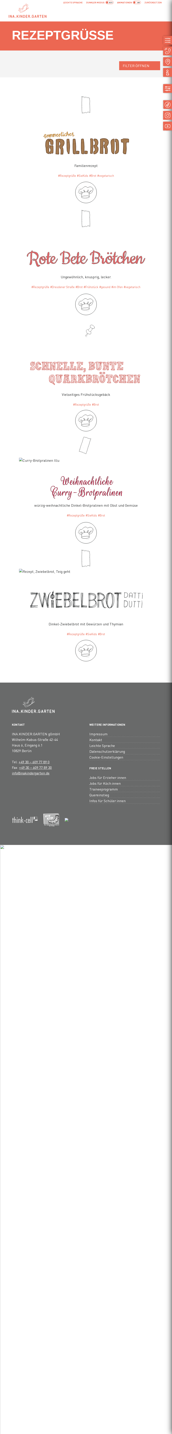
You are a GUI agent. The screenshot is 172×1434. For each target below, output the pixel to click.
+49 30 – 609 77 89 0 (34, 761)
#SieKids (82, 175)
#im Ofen (117, 287)
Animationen (124, 2)
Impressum (98, 734)
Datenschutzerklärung (107, 751)
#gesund (104, 287)
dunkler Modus (95, 2)
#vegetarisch (105, 175)
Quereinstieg (99, 795)
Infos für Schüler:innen (107, 800)
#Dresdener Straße (62, 287)
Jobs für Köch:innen (105, 783)
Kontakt (95, 739)
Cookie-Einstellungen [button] (106, 757)
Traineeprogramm (103, 789)
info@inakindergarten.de (30, 773)
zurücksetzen (153, 2)
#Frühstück (91, 287)
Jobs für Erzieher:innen (107, 777)
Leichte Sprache (73, 2)
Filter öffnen (136, 65)
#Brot (92, 175)
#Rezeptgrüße (67, 175)
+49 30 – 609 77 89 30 (35, 767)
